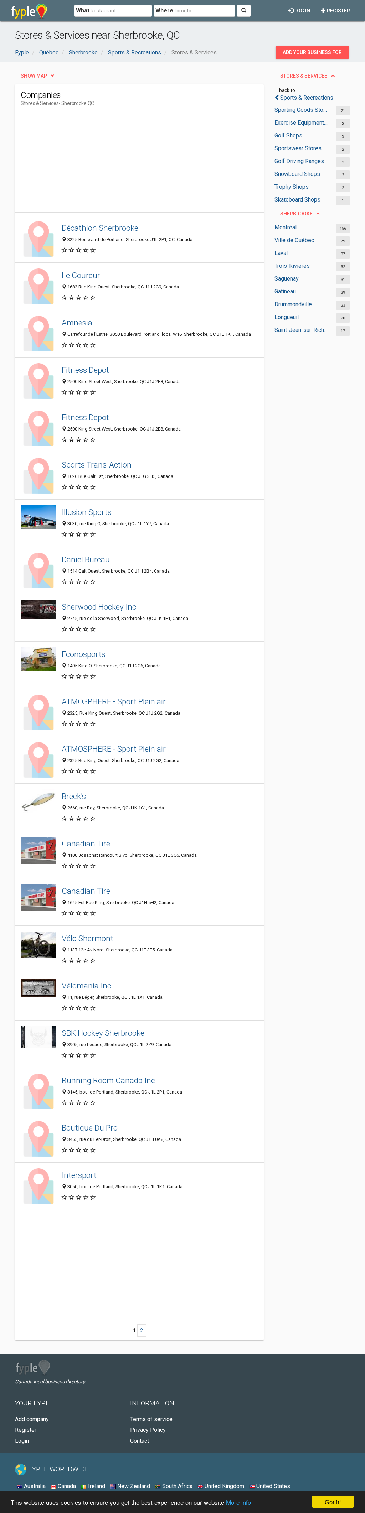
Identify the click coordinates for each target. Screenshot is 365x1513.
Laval (281, 253)
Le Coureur (81, 275)
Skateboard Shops (297, 199)
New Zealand (133, 1486)
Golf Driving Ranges (299, 161)
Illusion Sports (87, 512)
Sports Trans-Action (97, 464)
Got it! (333, 1501)
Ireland (96, 1486)
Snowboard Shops (297, 174)
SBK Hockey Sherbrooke (103, 1033)
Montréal (285, 227)
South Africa (176, 1486)
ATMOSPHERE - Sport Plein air (114, 701)
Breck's (74, 796)
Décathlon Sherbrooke (100, 228)
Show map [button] (34, 76)
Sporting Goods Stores (301, 109)
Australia (34, 1486)
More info (238, 1502)
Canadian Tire (86, 843)
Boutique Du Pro (90, 1127)
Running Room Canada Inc (108, 1080)
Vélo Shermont (87, 938)
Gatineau (285, 291)
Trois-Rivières (292, 265)
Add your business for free (312, 54)
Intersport (79, 1175)
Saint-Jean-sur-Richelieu (301, 330)
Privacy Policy (148, 1429)
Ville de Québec (294, 240)
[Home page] (29, 11)
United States (272, 1486)
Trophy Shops (291, 186)
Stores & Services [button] (304, 76)
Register (338, 11)
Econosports (84, 654)
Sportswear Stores (298, 148)
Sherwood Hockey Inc (99, 606)
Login (22, 1441)
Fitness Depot (85, 370)
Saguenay (286, 278)
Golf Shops (288, 135)
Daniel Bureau (86, 559)
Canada (66, 1486)
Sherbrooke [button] (296, 213)
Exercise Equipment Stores (301, 122)
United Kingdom (223, 1486)
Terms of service (151, 1419)
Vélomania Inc (86, 985)
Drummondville (293, 304)
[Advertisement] (150, 162)
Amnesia (77, 322)
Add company (32, 1419)
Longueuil (286, 317)
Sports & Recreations (306, 97)
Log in (301, 11)
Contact (139, 1441)
